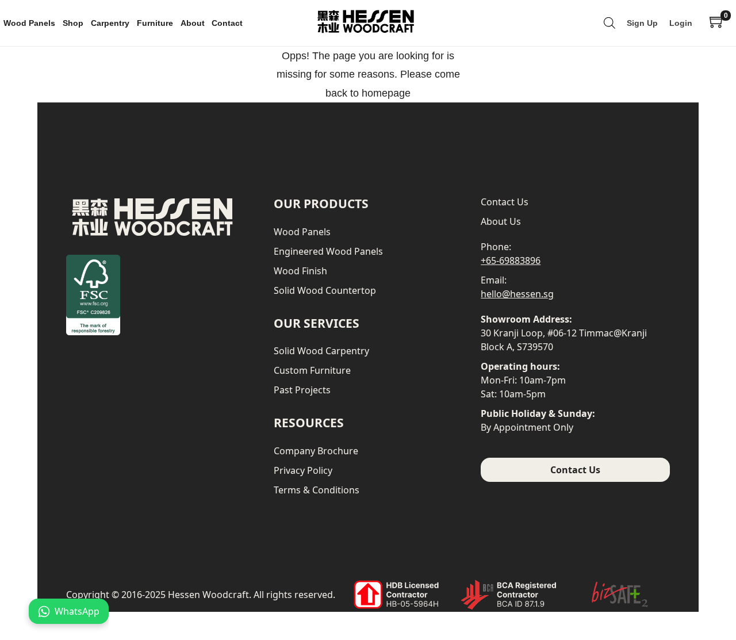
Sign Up (642, 23)
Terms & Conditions (316, 490)
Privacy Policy (303, 470)
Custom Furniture (312, 370)
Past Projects (302, 390)
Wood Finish (300, 271)
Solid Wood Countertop (325, 290)
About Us (501, 221)
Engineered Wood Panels (328, 251)
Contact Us (504, 202)
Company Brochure (316, 450)
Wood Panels (302, 231)
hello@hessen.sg (517, 294)
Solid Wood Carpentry (321, 350)
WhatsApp (77, 611)
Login (680, 23)
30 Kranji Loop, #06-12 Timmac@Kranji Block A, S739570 (564, 340)
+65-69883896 (510, 260)
